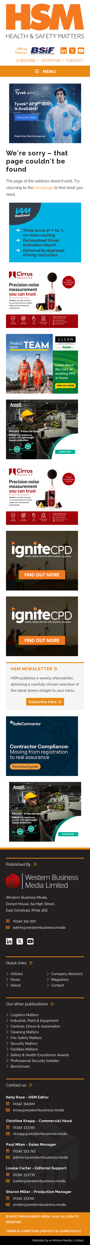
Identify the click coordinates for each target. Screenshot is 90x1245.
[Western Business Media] (42, 888)
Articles (17, 974)
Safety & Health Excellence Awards (40, 1055)
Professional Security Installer (35, 1061)
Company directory (67, 974)
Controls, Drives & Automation (35, 1026)
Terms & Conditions (22, 1231)
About (16, 985)
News (15, 979)
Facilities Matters (24, 1049)
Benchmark (20, 1066)
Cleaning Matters (25, 1032)
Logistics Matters (24, 1015)
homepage (44, 187)
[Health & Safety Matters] (45, 21)
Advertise (51, 60)
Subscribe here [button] (43, 702)
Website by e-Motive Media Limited (58, 1240)
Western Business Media (30, 1216)
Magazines (60, 979)
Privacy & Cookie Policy (61, 1231)
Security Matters (24, 1043)
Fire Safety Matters (26, 1038)
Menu (49, 71)
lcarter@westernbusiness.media (39, 1181)
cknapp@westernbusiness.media (40, 1134)
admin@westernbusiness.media (39, 927)
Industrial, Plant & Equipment (34, 1020)
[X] (72, 51)
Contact (74, 60)
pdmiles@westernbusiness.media (40, 1157)
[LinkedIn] (63, 51)
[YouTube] (81, 51)
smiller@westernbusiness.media (39, 1205)
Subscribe (26, 60)
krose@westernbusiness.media (38, 1110)
